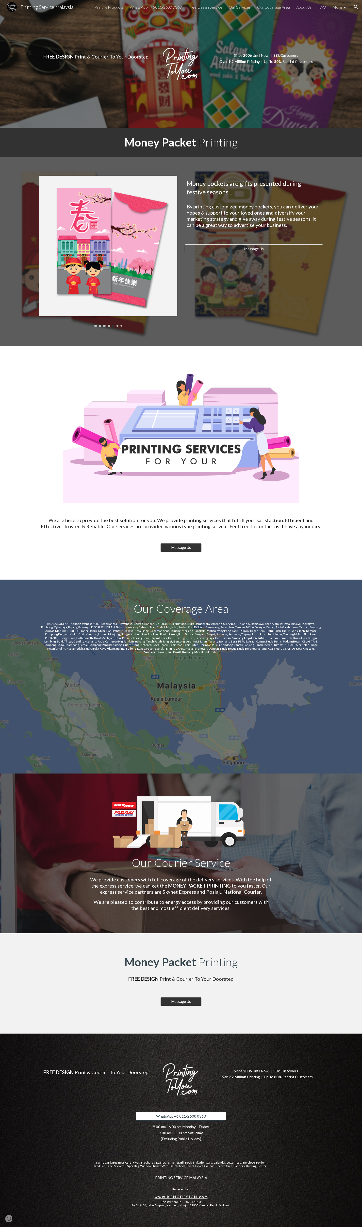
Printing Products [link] (109, 7)
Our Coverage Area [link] (273, 7)
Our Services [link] (240, 7)
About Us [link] (304, 7)
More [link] (337, 7)
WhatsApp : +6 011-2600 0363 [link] (156, 7)
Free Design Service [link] (205, 7)
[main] (96, 52)
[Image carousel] (108, 251)
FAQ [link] (322, 7)
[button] (356, 7)
